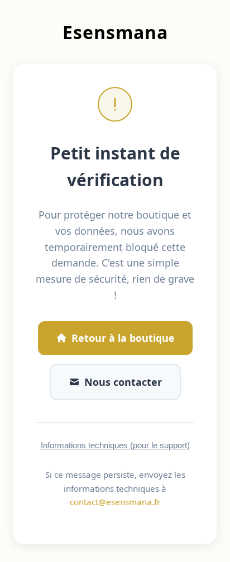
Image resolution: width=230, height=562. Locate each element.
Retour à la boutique (123, 338)
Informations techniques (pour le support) (115, 445)
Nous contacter (123, 382)
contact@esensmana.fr (115, 501)
